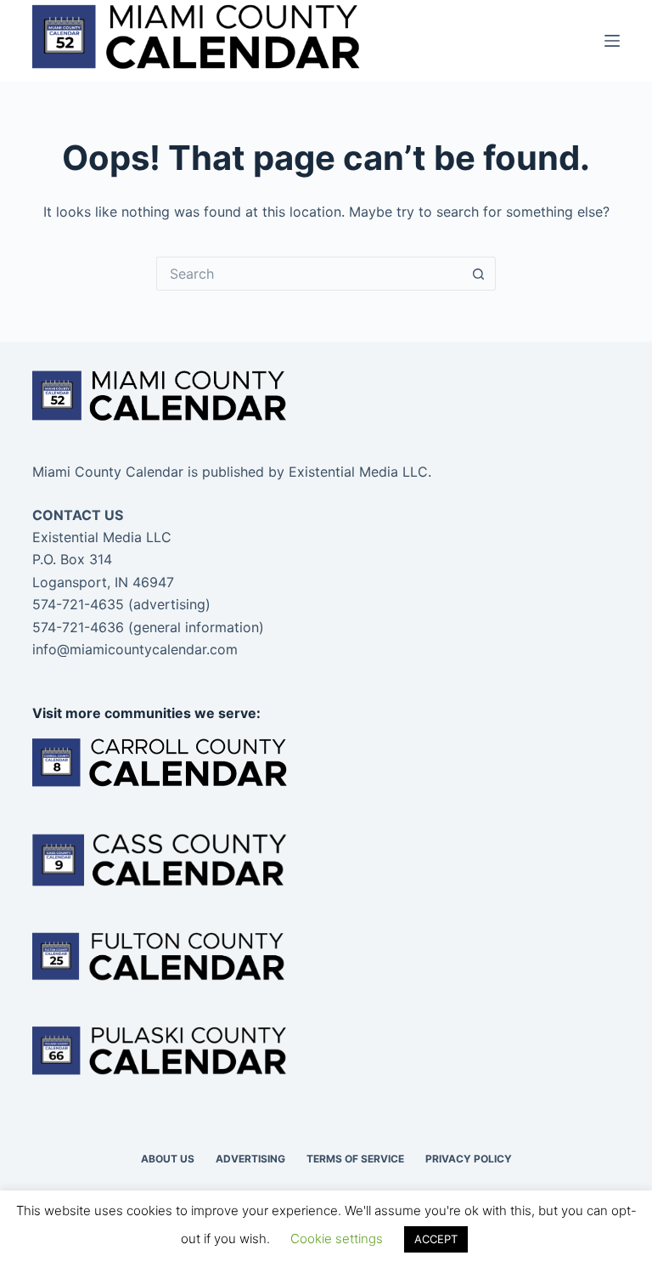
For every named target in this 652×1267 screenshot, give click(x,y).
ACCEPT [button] (436, 1239)
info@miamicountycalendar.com (135, 649)
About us (167, 1158)
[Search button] (479, 274)
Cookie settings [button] (336, 1238)
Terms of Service (355, 1158)
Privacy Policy (468, 1158)
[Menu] (612, 40)
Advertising (250, 1158)
